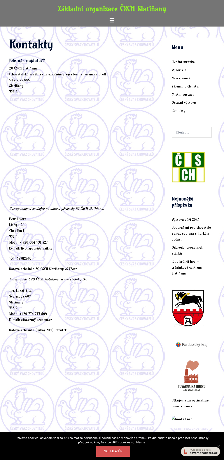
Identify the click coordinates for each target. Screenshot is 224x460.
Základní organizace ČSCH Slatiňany (112, 8)
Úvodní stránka (183, 62)
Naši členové (181, 78)
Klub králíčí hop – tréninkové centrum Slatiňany (187, 267)
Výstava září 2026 (186, 219)
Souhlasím (113, 451)
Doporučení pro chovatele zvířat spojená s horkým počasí (191, 233)
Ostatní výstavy (184, 102)
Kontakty (178, 110)
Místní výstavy (183, 94)
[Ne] (218, 446)
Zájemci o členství (185, 86)
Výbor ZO (179, 70)
